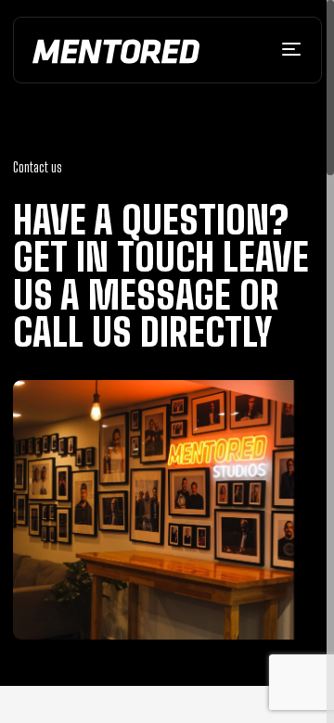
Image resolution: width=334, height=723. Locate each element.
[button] (291, 49)
